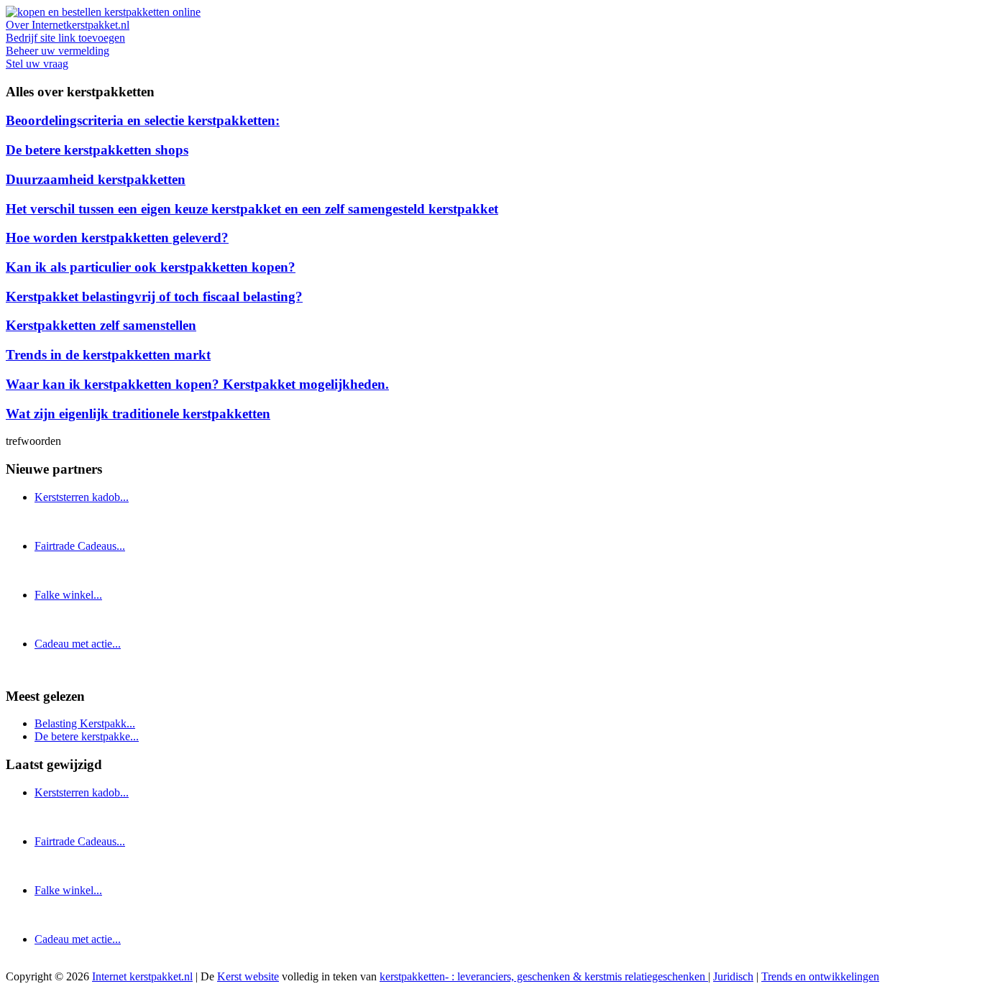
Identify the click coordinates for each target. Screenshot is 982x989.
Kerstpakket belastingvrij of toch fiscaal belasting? (154, 296)
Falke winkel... (68, 595)
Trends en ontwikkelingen (820, 976)
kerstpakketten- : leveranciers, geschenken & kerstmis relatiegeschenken (544, 976)
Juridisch (733, 976)
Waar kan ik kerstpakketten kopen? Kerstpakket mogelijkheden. (197, 384)
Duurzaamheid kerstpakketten (95, 179)
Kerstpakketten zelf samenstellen (101, 325)
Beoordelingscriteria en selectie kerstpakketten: (143, 120)
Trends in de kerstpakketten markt (108, 354)
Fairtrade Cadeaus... (80, 546)
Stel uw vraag (37, 64)
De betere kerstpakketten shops (97, 149)
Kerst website (248, 976)
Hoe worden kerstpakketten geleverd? (117, 237)
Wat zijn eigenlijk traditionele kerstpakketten (138, 413)
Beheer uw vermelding (57, 51)
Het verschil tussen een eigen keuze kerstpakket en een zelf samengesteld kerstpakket (252, 208)
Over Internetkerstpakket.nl (67, 25)
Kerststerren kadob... (82, 497)
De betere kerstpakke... (87, 736)
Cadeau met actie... (78, 644)
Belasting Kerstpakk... (85, 723)
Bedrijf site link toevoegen (65, 38)
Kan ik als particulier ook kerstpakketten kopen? (150, 267)
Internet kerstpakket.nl (142, 976)
